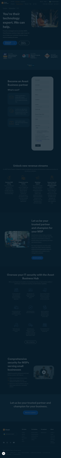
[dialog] (30, 229)
